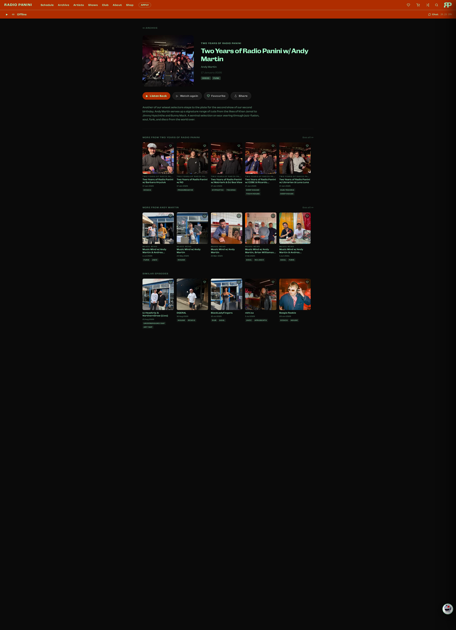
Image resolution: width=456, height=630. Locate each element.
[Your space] (408, 5)
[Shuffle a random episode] (427, 5)
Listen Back (156, 95)
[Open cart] (418, 5)
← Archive (150, 28)
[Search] (436, 5)
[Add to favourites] (170, 146)
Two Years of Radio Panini (221, 43)
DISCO (205, 78)
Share (243, 95)
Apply (145, 5)
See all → (308, 137)
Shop (129, 5)
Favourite (218, 95)
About (117, 5)
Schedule (47, 5)
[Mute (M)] (13, 14)
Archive (63, 5)
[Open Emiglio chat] (447, 609)
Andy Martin (209, 66)
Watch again (187, 95)
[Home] (448, 4)
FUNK (216, 78)
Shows (93, 5)
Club (105, 5)
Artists (78, 5)
